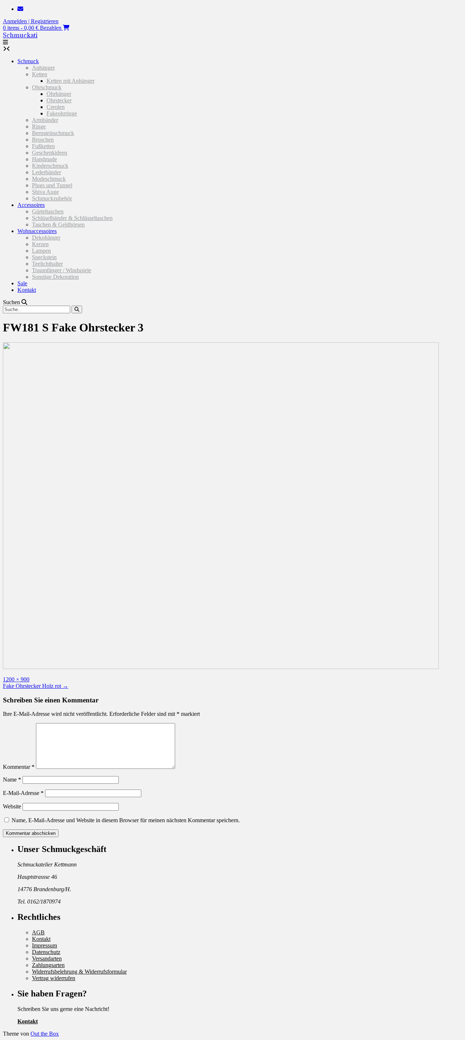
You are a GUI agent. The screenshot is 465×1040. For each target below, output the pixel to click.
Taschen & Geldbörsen (58, 224)
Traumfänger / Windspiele (61, 270)
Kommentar (19, 767)
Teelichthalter (47, 264)
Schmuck (28, 61)
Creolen (55, 107)
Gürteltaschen (48, 211)
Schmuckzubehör (52, 198)
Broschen (43, 139)
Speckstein (44, 257)
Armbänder (45, 120)
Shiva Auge (45, 192)
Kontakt (26, 290)
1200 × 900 (16, 679)
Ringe (39, 126)
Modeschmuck (49, 179)
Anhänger (43, 68)
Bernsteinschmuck (53, 133)
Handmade (44, 159)
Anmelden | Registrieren (30, 21)
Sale (22, 283)
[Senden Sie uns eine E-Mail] (20, 9)
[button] (5, 42)
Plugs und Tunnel (52, 185)
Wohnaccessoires (37, 231)
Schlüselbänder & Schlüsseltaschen (72, 218)
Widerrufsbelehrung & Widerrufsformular (79, 971)
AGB (38, 932)
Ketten (39, 74)
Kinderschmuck (50, 166)
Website (12, 806)
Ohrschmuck (46, 87)
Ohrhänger (58, 94)
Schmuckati (20, 35)
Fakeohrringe (61, 113)
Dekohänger (46, 237)
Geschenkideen (49, 153)
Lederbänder (46, 172)
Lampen (41, 251)
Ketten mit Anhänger (70, 81)
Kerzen (40, 244)
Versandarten (47, 958)
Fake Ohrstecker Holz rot (35, 686)
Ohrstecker (59, 100)
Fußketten (43, 146)
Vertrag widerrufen (53, 978)
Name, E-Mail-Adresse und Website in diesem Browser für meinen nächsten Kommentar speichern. (126, 820)
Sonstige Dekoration (55, 277)
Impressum (44, 945)
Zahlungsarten (48, 965)
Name (12, 779)
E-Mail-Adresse (23, 793)
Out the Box (45, 1034)
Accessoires (31, 205)
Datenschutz (46, 952)
